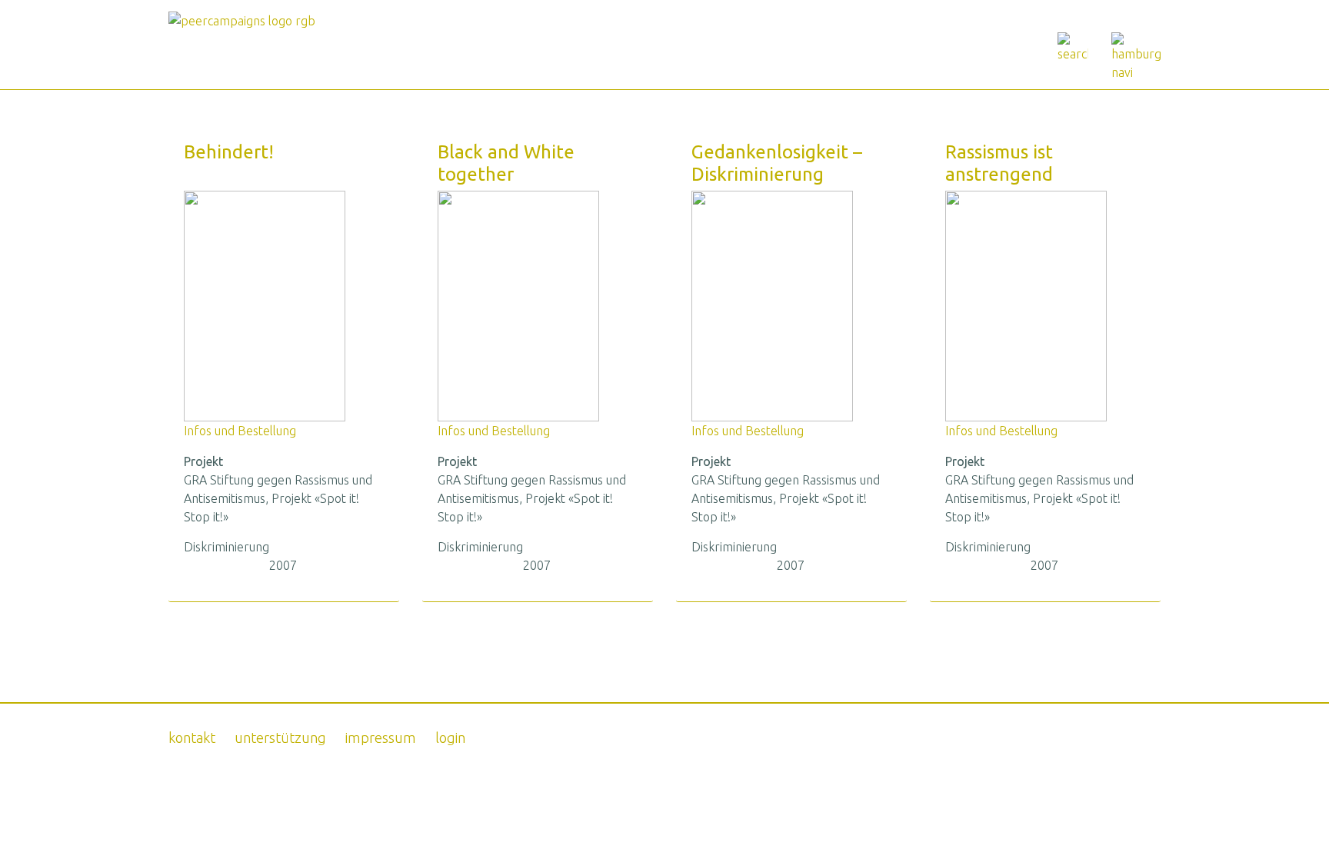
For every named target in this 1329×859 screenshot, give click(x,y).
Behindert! (229, 152)
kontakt (191, 737)
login (450, 737)
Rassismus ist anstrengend (999, 163)
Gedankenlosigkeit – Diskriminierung (776, 163)
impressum (380, 737)
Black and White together (506, 163)
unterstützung (280, 737)
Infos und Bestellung (240, 431)
